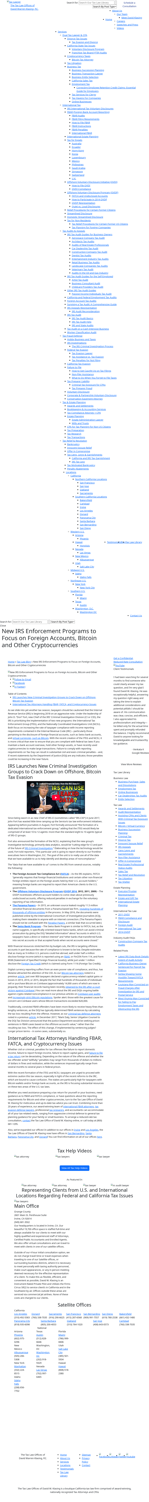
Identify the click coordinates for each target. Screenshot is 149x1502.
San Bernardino (88, 524)
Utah (77, 563)
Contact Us (136, 615)
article (21, 976)
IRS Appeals (124, 846)
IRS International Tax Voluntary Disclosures (90, 108)
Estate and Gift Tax (128, 898)
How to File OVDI (81, 185)
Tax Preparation (75, 430)
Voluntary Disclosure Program (88, 49)
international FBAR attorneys (78, 1106)
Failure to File (74, 367)
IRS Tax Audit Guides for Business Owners (89, 234)
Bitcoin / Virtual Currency (131, 826)
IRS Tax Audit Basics (82, 318)
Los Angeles (86, 510)
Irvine (83, 507)
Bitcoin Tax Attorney (82, 59)
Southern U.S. (78, 591)
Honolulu (85, 545)
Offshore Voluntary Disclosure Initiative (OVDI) (92, 182)
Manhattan (20, 1366)
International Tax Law (129, 928)
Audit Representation (129, 812)
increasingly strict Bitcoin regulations (32, 997)
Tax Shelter (124, 881)
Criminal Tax (124, 836)
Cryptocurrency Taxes (78, 56)
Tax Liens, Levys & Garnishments (84, 454)
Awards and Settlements (80, 405)
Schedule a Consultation (129, 4)
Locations (71, 472)
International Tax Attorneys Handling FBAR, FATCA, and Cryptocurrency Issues (54, 704)
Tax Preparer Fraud (82, 388)
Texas (78, 601)
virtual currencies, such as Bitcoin (31, 738)
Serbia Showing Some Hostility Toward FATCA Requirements (130, 977)
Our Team (122, 14)
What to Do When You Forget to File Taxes (94, 377)
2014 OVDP (124, 932)
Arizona (79, 535)
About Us (117, 10)
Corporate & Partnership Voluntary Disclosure (92, 395)
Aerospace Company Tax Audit (88, 238)
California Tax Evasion (79, 363)
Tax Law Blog (24, 661)
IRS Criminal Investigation (39, 848)
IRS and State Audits (82, 325)
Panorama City (88, 517)
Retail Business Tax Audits (86, 262)
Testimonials (114, 542)
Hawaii (79, 542)
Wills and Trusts (80, 423)
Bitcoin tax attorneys (72, 972)
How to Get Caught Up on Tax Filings (91, 370)
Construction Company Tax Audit (89, 251)
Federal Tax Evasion (77, 349)
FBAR (67, 956)
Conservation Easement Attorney (85, 398)
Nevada (79, 549)
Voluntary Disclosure (78, 391)
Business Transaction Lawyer (87, 73)
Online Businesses (82, 101)
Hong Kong (78, 150)
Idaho (78, 573)
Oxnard (84, 514)
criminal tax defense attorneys (84, 1013)
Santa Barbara (87, 521)
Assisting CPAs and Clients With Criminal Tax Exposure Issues (133, 819)
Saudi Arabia (78, 168)
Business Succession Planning (88, 70)
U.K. (74, 178)
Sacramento (86, 493)
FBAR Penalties (80, 129)
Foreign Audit (125, 925)
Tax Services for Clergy (84, 94)
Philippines (78, 164)
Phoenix (84, 538)
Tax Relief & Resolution (75, 440)
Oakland (84, 489)
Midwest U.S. (78, 570)
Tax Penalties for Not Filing (86, 360)
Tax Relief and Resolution (131, 874)
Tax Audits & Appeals (74, 231)
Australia (76, 143)
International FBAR (82, 133)
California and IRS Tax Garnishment (91, 458)
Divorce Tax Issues (77, 38)
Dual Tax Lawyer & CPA (75, 35)
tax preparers (56, 1110)
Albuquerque (87, 559)
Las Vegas (85, 552)
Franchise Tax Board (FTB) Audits (89, 52)
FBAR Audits (78, 115)
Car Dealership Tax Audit (85, 248)
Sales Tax (123, 871)
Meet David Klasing (131, 17)
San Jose (84, 486)
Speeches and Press (127, 24)
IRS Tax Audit (74, 314)
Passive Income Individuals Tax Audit (92, 293)
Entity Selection (126, 799)
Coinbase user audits (89, 993)
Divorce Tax (124, 840)
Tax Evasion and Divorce (85, 42)
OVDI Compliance (81, 189)
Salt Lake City (87, 566)
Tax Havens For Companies (86, 98)
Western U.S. (77, 531)
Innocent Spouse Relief (79, 447)
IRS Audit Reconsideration (86, 311)
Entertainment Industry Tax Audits (90, 258)
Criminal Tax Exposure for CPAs (89, 384)
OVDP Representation (83, 203)
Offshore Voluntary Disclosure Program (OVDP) (92, 192)
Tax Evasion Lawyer (82, 353)
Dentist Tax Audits (81, 255)
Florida (79, 594)
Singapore (77, 171)
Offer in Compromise (78, 451)
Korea (75, 154)
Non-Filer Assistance (83, 374)
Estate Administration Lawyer (87, 419)
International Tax (72, 105)
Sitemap (86, 1454)
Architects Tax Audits (83, 241)
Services (62, 31)
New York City (87, 587)
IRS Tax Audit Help (81, 321)
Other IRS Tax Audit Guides (81, 290)
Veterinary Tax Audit (82, 269)
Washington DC (88, 612)
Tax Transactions (76, 437)
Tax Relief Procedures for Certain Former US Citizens (100, 224)
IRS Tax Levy (78, 461)
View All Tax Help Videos (75, 1168)
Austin (83, 605)
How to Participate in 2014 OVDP (89, 199)
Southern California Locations (91, 496)
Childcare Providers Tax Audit (87, 286)
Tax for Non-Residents (79, 220)
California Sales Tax (82, 80)
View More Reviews (131, 764)
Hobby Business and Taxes (81, 339)
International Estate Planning (82, 136)
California (76, 475)
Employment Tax (81, 84)
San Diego (85, 528)
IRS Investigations (76, 342)
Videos (120, 28)
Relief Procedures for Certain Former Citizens (91, 210)
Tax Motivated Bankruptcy (81, 465)
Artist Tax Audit (80, 279)
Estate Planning (75, 416)
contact (26, 1120)
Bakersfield (86, 500)
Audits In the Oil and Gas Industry (90, 272)
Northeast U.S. (78, 580)
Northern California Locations (91, 479)
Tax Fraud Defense (72, 335)
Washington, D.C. (84, 608)
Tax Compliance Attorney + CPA (84, 412)
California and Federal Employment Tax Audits (92, 297)
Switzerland (78, 175)
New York (80, 584)
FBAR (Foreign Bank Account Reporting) (88, 112)
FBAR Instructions (81, 126)
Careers (121, 21)
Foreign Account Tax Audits (81, 300)
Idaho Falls (85, 577)
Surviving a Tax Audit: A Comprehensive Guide (92, 304)
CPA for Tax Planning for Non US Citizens (89, 426)
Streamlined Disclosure (79, 213)
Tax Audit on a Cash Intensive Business (88, 328)
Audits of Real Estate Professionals (90, 245)
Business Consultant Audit (86, 283)
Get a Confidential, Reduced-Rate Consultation (128, 660)
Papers (56, 922)
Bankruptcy (73, 444)
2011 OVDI (124, 914)
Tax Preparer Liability (78, 381)
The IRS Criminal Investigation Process (92, 346)
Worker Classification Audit (81, 332)
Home (108, 19)
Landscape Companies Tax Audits (90, 265)
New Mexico (81, 556)
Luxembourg (79, 157)
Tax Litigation (74, 63)
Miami (83, 598)
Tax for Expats (74, 140)
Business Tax (74, 66)
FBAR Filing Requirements (85, 119)
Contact (86, 1465)
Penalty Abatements (78, 468)
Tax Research (74, 433)
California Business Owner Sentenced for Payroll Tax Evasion (132, 967)
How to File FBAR (81, 122)
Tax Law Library (133, 542)
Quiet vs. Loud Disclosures (86, 206)
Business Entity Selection (85, 77)
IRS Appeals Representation (82, 307)
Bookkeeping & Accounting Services (86, 409)
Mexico (76, 161)
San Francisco (87, 482)
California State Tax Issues (81, 45)
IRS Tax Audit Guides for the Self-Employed (90, 276)
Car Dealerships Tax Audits (132, 795)
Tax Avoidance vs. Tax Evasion (88, 356)
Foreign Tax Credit (31, 963)
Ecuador (76, 147)
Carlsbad (84, 503)
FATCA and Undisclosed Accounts (90, 196)
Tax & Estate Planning (74, 402)
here (99, 1136)
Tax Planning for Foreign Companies (91, 227)
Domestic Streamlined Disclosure (85, 217)
